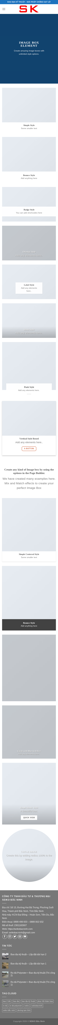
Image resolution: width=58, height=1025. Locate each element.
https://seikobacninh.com (20, 929)
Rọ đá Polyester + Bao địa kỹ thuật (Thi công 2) (33, 974)
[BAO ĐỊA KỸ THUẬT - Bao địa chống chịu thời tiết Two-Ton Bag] (29, 9)
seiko (26, 1006)
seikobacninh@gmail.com (22, 932)
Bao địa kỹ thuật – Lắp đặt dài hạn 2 (28, 954)
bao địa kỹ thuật (28, 1001)
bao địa (16, 1001)
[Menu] (3, 9)
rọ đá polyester (16, 1006)
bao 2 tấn (7, 1001)
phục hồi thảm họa (45, 1001)
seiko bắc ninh (9, 1010)
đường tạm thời (23, 1010)
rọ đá (5, 1006)
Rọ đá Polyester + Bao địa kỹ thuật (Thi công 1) (33, 983)
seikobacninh (37, 1006)
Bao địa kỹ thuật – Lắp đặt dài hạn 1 (28, 963)
